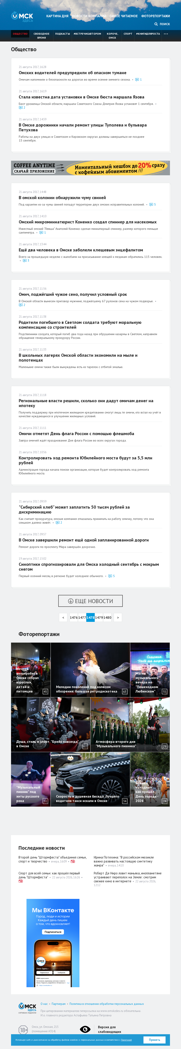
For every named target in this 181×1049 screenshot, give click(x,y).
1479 (99, 617)
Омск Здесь (22, 16)
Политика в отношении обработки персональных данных (107, 1004)
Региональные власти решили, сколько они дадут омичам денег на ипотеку (86, 403)
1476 (74, 617)
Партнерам (59, 1004)
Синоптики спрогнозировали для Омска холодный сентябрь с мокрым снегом (89, 566)
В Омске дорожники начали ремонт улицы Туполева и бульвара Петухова (83, 127)
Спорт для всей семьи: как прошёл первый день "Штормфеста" (49, 875)
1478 (90, 617)
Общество (20, 33)
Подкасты (62, 33)
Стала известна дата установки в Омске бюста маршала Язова (81, 97)
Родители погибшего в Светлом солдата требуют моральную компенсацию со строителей (80, 324)
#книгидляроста (148, 33)
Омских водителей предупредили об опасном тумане (72, 72)
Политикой (126, 1039)
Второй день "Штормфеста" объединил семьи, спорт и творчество (52, 859)
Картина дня (57, 16)
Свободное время (41, 35)
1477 (82, 617)
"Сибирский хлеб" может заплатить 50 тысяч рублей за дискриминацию (74, 509)
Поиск (164, 24)
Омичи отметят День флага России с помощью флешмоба (76, 433)
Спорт (128, 33)
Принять (154, 1040)
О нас (44, 1004)
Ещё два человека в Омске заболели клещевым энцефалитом (81, 250)
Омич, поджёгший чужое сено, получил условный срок (73, 294)
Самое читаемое (123, 16)
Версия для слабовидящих (109, 1029)
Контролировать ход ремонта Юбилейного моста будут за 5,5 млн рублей (85, 460)
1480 (107, 617)
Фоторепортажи (155, 16)
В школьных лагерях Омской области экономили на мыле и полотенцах (78, 357)
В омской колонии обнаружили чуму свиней (62, 197)
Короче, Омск (112, 35)
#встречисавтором (87, 33)
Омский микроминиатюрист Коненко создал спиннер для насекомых (88, 222)
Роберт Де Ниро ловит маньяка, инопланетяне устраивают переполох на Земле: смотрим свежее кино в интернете (128, 877)
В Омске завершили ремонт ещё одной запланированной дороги (84, 540)
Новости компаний (89, 16)
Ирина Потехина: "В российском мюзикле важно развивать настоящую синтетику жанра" (124, 861)
